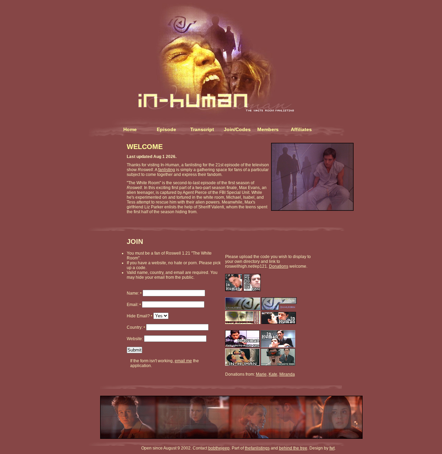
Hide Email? (139, 316)
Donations (278, 266)
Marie (261, 374)
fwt (332, 448)
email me (183, 360)
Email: (134, 304)
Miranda (287, 374)
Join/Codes (237, 129)
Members (268, 129)
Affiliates (301, 129)
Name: (134, 293)
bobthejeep (219, 448)
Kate (273, 374)
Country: (136, 327)
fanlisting (166, 169)
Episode (166, 129)
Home (130, 129)
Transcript (202, 129)
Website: (135, 338)
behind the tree (293, 448)
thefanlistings (257, 448)
